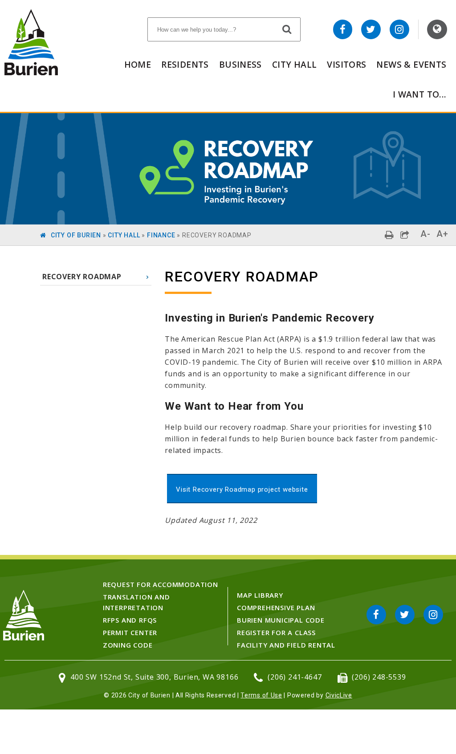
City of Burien (76, 235)
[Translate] (437, 29)
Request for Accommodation (160, 584)
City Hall (294, 64)
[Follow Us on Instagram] (399, 29)
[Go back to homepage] (31, 73)
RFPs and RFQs (130, 619)
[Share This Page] (405, 235)
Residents (184, 64)
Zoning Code (128, 644)
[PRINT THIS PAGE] (389, 235)
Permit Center (130, 632)
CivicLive (339, 695)
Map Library (260, 595)
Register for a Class (276, 632)
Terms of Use (261, 695)
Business (240, 64)
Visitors (346, 64)
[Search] (287, 29)
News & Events (411, 64)
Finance (161, 235)
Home (137, 64)
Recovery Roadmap (82, 276)
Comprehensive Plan (276, 607)
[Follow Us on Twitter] (371, 29)
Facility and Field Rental (286, 644)
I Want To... (420, 94)
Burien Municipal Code (281, 619)
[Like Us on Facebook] (343, 29)
